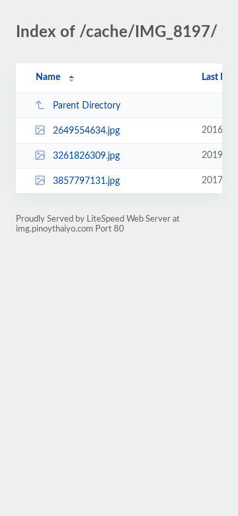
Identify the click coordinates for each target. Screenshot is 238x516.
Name (48, 77)
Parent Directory (86, 105)
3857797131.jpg (86, 181)
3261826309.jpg (86, 156)
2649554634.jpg (86, 131)
